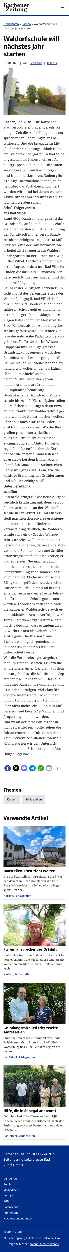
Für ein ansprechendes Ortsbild (30, 949)
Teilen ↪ (52, 63)
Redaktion (36, 63)
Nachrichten (11, 24)
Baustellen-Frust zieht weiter (29, 871)
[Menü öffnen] (63, 8)
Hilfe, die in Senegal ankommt (29, 1111)
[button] (7, 768)
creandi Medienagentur (44, 1244)
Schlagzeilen (34, 799)
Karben (26, 24)
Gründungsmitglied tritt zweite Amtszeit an (30, 1030)
